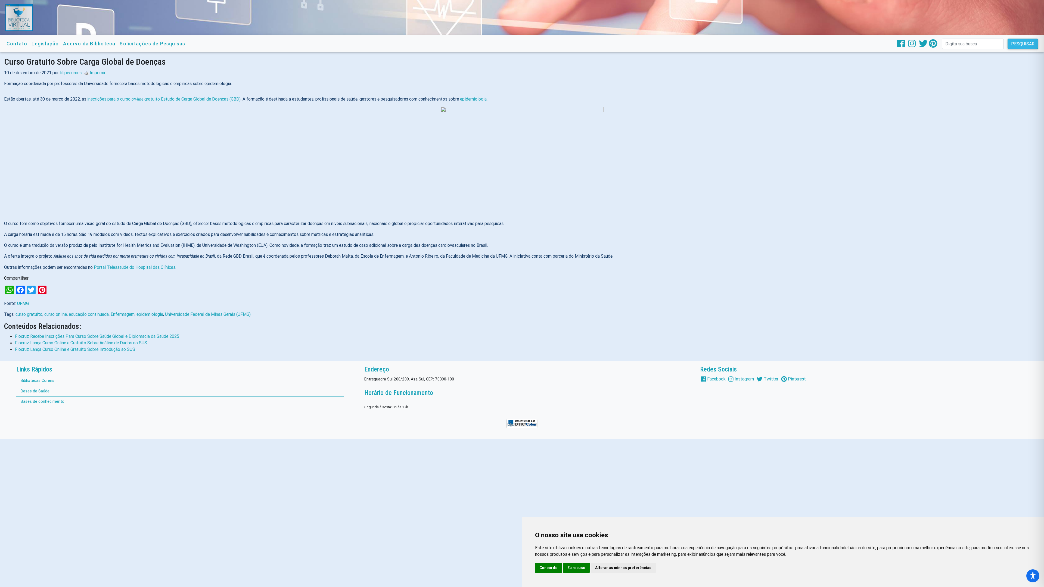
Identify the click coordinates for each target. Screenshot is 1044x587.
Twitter (771, 379)
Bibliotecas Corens (37, 380)
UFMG (23, 303)
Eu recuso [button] (576, 567)
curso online (55, 314)
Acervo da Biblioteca (89, 43)
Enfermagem (123, 314)
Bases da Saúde (35, 391)
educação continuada (89, 314)
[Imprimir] (85, 72)
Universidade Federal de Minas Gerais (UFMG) (208, 314)
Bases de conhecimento (42, 401)
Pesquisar (1022, 43)
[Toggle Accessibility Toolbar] (1033, 576)
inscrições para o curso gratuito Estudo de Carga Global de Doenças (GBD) (164, 99)
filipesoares (71, 72)
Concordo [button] (548, 567)
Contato (17, 43)
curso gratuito (28, 314)
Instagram (744, 379)
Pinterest (797, 379)
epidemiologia (473, 99)
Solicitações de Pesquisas (152, 43)
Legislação (45, 43)
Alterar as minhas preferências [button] (623, 567)
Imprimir (97, 72)
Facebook (716, 379)
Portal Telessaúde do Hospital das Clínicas (134, 267)
